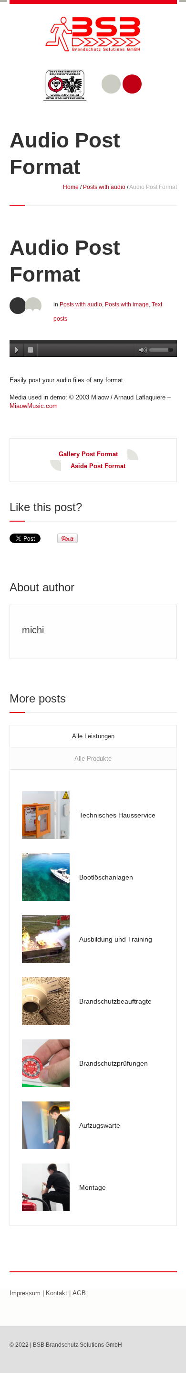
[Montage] (46, 1187)
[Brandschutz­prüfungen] (46, 1063)
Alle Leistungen (93, 736)
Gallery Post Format (88, 454)
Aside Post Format (98, 466)
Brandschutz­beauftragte (115, 1001)
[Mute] (141, 350)
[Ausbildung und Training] (46, 939)
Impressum (25, 1293)
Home (71, 187)
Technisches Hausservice (117, 815)
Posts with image (127, 304)
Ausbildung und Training (115, 939)
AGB (79, 1293)
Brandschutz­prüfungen (113, 1063)
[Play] (17, 350)
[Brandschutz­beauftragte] (46, 1001)
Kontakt (56, 1293)
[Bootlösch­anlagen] (46, 877)
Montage (92, 1187)
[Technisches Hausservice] (46, 815)
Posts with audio (104, 187)
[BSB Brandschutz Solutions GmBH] (93, 42)
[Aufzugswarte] (46, 1125)
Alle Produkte (93, 758)
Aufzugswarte (99, 1125)
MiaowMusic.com (34, 405)
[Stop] (31, 350)
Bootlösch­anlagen (106, 877)
